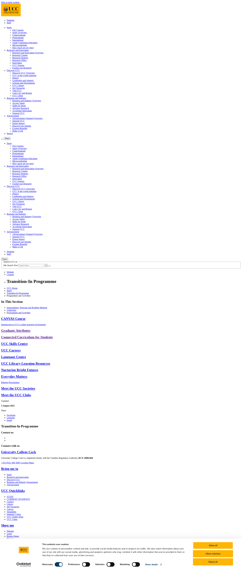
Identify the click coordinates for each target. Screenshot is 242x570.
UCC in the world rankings (24, 75)
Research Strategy (20, 58)
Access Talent (18, 103)
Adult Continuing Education (24, 42)
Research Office (19, 60)
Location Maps (27, 463)
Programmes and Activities (18, 312)
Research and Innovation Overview (28, 53)
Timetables (11, 512)
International (17, 40)
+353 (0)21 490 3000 (10, 463)
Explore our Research (22, 68)
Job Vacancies (18, 88)
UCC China (17, 95)
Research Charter (20, 55)
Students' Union (14, 514)
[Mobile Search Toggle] (2, 139)
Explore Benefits (19, 128)
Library (10, 504)
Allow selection (213, 553)
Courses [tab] (10, 274)
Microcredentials (19, 45)
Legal (9, 533)
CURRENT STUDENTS (18, 499)
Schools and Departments (23, 83)
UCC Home (12, 288)
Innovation (17, 63)
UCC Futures (18, 65)
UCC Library (18, 85)
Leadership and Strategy (23, 80)
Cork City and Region (22, 93)
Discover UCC (13, 480)
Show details (151, 564)
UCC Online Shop (15, 517)
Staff (9, 23)
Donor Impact (18, 123)
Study (9, 290)
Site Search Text (10, 265)
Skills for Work (19, 106)
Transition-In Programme (18, 293)
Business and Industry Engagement (22, 482)
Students (10, 20)
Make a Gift (17, 131)
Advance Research (20, 108)
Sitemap (10, 531)
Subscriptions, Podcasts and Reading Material (27, 307)
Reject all (213, 562)
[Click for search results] (50, 266)
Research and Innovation (18, 477)
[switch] (86, 564)
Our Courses (18, 30)
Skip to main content (10, 2)
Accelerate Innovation (22, 111)
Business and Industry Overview (26, 100)
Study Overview (19, 32)
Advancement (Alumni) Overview (27, 118)
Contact (10, 502)
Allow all (213, 545)
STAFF (10, 496)
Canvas (10, 509)
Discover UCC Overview (23, 73)
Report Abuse (13, 536)
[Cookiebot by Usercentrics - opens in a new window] (23, 564)
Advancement (13, 485)
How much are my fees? (23, 48)
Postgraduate (18, 37)
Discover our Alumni (21, 126)
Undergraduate (18, 35)
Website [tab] (10, 272)
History (15, 78)
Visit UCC (17, 90)
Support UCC (18, 113)
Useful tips (11, 310)
